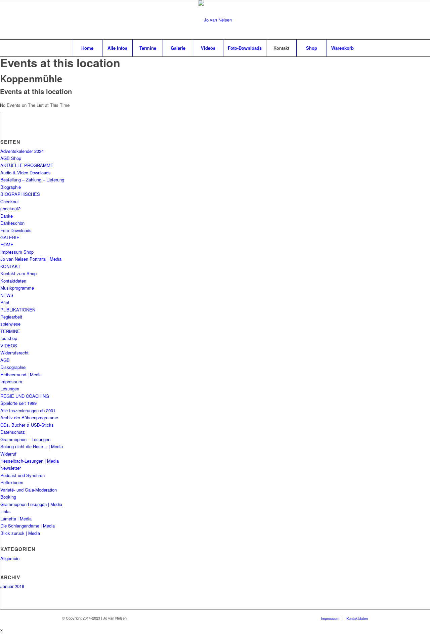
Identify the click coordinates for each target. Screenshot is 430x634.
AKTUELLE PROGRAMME (26, 165)
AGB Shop (10, 158)
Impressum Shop (17, 252)
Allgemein (9, 558)
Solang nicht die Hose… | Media (31, 446)
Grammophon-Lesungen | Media (31, 504)
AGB (5, 360)
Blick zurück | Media (20, 533)
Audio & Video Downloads (25, 172)
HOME (6, 244)
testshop (8, 338)
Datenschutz (12, 432)
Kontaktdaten (13, 281)
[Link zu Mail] (353, 20)
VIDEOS (8, 345)
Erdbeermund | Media (21, 374)
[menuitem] (87, 48)
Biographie (10, 187)
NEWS (6, 295)
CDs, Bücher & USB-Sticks (27, 425)
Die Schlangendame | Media (27, 525)
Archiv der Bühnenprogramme (29, 417)
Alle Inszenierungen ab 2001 (27, 410)
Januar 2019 (12, 586)
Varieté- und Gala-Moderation (28, 490)
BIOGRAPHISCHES (20, 194)
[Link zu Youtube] (363, 20)
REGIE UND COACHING (24, 396)
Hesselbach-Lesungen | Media (29, 461)
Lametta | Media (16, 518)
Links (5, 511)
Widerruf (8, 454)
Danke (6, 216)
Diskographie (13, 367)
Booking (8, 497)
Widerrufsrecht (14, 352)
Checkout (9, 201)
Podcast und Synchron (22, 475)
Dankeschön (12, 223)
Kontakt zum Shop (18, 273)
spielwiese (10, 324)
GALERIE (9, 237)
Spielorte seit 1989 (18, 403)
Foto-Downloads (16, 230)
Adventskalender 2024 (22, 151)
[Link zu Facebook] (343, 20)
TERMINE (10, 331)
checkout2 (10, 208)
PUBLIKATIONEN (17, 309)
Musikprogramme (17, 288)
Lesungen (9, 388)
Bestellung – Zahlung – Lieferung (32, 179)
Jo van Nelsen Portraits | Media (30, 259)
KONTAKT (10, 266)
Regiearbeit (11, 316)
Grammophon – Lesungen (25, 439)
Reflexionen (11, 482)
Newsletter (10, 468)
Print (4, 302)
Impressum (11, 381)
